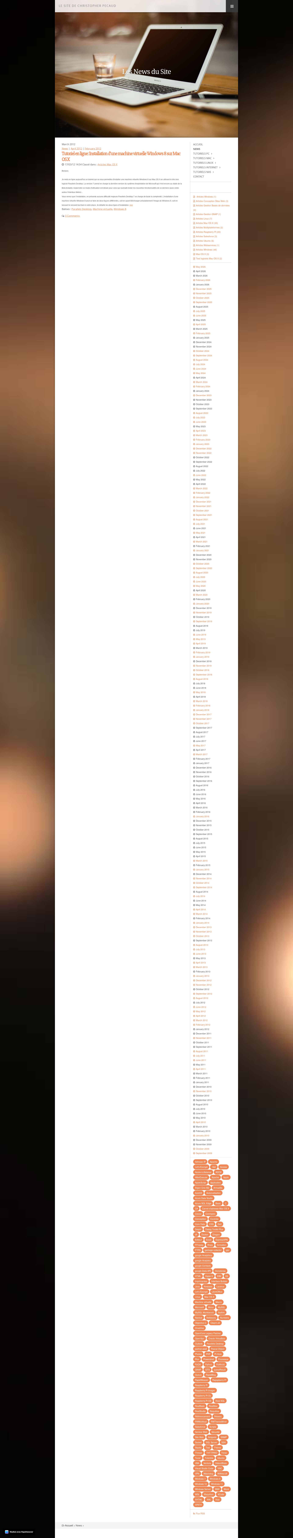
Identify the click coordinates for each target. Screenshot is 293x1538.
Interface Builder (219, 1281)
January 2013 (202, 975)
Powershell (208, 1359)
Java (197, 1286)
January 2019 (202, 656)
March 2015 (202, 860)
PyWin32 (220, 1364)
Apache (213, 1161)
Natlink (221, 1312)
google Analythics (203, 1255)
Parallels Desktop (82, 209)
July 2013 (200, 949)
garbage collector (213, 1250)
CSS (211, 1224)
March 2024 (202, 381)
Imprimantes (201, 1281)
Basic (218, 1203)
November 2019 (204, 612)
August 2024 (202, 359)
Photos (198, 1354)
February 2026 (203, 280)
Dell (219, 1224)
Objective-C (200, 1322)
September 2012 (204, 993)
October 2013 (202, 936)
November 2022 (204, 452)
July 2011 (200, 1055)
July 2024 (200, 364)
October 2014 (202, 882)
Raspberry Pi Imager (205, 1390)
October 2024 (202, 350)
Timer (224, 1452)
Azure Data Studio (204, 1198)
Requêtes (214, 1411)
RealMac (213, 1405)
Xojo (217, 1499)
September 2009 (204, 1153)
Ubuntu (220, 1457)
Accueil (198, 144)
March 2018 (202, 701)
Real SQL (220, 1400)
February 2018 (203, 705)
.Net (214, 1166)
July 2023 (200, 417)
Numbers (224, 1317)
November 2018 (204, 665)
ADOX (218, 1172)
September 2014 (204, 887)
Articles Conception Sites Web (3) (212, 201)
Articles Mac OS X (107, 164)
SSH (223, 1442)
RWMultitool (201, 1421)
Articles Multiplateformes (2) (209, 227)
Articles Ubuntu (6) (205, 240)
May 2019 (201, 639)
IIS (226, 1276)
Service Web (201, 1431)
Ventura (207, 1463)
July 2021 (200, 523)
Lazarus (220, 1286)
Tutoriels (209, 1457)
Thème (217, 1447)
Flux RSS (200, 1513)
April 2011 (201, 1068)
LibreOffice (217, 1291)
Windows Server (203, 1489)
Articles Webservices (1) (207, 245)
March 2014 (202, 913)
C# (196, 1208)
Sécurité (215, 1431)
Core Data (200, 1224)
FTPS (198, 1250)
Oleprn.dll (215, 1322)
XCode (221, 1494)
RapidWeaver (201, 1379)
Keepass (208, 1286)
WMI (217, 1489)
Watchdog (208, 1473)
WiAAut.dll (222, 1473)
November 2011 (204, 1037)
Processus (223, 1359)
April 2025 (201, 324)
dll (196, 1234)
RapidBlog (211, 1374)
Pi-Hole (218, 1354)
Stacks (198, 1447)
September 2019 (204, 621)
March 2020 (202, 594)
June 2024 (201, 368)
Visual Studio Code (204, 1468)
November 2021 (204, 506)
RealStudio (200, 1411)
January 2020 (202, 603)
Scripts (213, 1426)
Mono (211, 1307)
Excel (208, 1239)
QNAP (198, 1369)
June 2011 (201, 1060)
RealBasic (200, 1405)
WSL (197, 1494)
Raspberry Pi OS (203, 1400)
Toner (198, 1457)
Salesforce (200, 1426)
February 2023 (203, 439)
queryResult (220, 1369)
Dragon (216, 1234)
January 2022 (202, 497)
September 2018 (204, 674)
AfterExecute (201, 1177)
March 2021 (202, 541)
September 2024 (204, 355)
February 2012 (93, 148)
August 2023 (202, 412)
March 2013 (202, 967)
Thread (198, 1452)
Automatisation (213, 1192)
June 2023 (201, 421)
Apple (226, 1177)
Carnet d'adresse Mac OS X (215, 1208)
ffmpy (210, 1244)
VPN (197, 1473)
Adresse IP (200, 1161)
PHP (208, 1354)
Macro (219, 1302)
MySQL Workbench (204, 1312)
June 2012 (201, 1006)
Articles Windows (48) (206, 249)
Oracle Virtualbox (216, 1338)
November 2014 (204, 878)
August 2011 (202, 1051)
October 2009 (202, 1148)
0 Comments (72, 215)
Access (223, 1166)
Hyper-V (209, 1276)
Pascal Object (217, 1348)
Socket (198, 1442)
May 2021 (201, 532)
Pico (197, 1359)
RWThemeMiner (219, 1421)
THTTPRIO (211, 1452)
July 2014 (200, 896)
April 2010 (201, 1122)
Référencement (202, 1416)
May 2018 (201, 692)
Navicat (198, 1317)
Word (226, 1489)
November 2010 (204, 1091)
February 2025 (203, 333)
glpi (227, 1250)
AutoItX (198, 1192)
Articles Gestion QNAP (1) (208, 214)
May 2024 (201, 373)
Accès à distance (203, 1172)
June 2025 (201, 315)
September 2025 (204, 302)
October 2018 (202, 670)
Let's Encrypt (201, 1166)
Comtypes (210, 1213)
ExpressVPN (222, 1239)
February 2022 (203, 492)
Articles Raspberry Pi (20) (208, 231)
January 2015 (202, 869)
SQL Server (211, 1442)
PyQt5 (198, 1364)
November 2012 (204, 984)
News (65, 148)
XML (209, 1499)
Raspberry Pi (201, 1385)
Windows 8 (120, 209)
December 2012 (204, 980)
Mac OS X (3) (202, 254)
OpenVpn (199, 1338)
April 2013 (201, 962)
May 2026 (201, 266)
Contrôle (214, 1218)
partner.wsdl (201, 1348)
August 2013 (202, 944)
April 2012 (76, 148)
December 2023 (204, 395)
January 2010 (202, 1135)
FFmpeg (199, 1244)
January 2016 (202, 816)
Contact (198, 176)
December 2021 (204, 501)
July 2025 (200, 311)
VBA (197, 1463)
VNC (220, 1468)
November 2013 (204, 931)
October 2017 (202, 723)
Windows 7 (200, 1478)
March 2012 (202, 1020)
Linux (197, 1296)
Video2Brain (221, 1463)
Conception (200, 1218)
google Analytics (203, 1260)
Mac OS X (209, 1296)
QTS (207, 1369)
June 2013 (201, 953)
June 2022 (201, 475)
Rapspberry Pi (219, 1379)
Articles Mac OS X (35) (207, 223)
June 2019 (201, 634)
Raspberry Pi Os (203, 1395)
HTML (198, 1276)
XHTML (198, 1499)
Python (208, 1364)
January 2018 (202, 709)
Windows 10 (201, 1483)
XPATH (198, 1504)
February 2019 (203, 652)
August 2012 (202, 998)
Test (208, 1447)
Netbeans (211, 1317)
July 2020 (200, 576)
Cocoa (198, 1213)
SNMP (224, 1437)
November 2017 (204, 718)
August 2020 (202, 572)
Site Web (199, 1437)
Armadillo (217, 1187)
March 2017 (202, 754)
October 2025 (202, 297)
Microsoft (199, 1307)
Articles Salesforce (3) (206, 236)
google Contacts (203, 1265)
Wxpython (208, 1494)
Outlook (199, 1343)
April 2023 (201, 430)
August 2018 (202, 678)
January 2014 (202, 922)
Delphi (198, 1229)
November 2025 (204, 293)
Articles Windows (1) (206, 196)
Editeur (198, 1239)
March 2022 (202, 488)
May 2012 (201, 1011)
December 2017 (204, 714)
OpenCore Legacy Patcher (208, 1333)
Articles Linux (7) (204, 218)
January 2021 (202, 550)
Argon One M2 (202, 1187)
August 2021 (202, 519)
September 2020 (204, 568)
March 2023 (202, 435)
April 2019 (201, 643)
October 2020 (202, 563)
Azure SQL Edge (203, 1203)
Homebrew (220, 1270)
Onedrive (199, 1328)
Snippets (212, 1437)
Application (215, 1182)
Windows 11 (217, 1483)
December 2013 (204, 927)
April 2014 (201, 909)
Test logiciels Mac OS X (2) (209, 258)
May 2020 (201, 585)
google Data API (203, 1270)
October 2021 (202, 510)
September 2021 (204, 514)
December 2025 (204, 288)
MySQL (221, 1307)
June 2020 (201, 581)
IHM (219, 1276)
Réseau (218, 1416)
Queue (198, 1374)
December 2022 (204, 448)
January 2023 (202, 444)
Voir (131, 205)
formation (221, 1244)
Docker (204, 1234)
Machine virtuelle (102, 209)
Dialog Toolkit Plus (214, 1229)
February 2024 (203, 386)
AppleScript (200, 1182)
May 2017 (201, 745)
